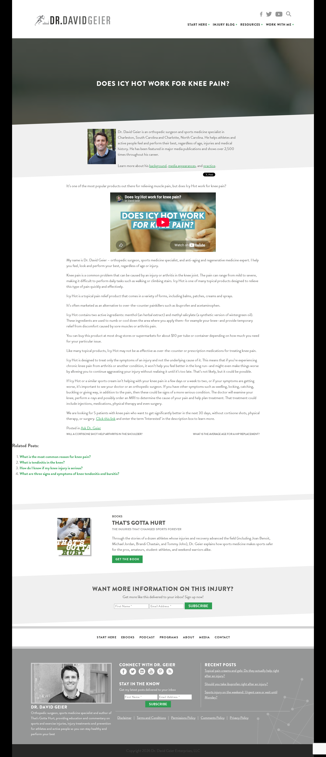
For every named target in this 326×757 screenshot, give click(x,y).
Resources (250, 24)
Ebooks (128, 637)
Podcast (147, 637)
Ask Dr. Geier (91, 428)
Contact (222, 637)
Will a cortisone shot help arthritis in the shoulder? (104, 434)
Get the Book (127, 559)
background (158, 165)
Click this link (105, 418)
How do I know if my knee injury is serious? (51, 468)
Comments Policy (213, 717)
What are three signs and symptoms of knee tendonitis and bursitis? (69, 473)
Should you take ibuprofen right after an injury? (236, 683)
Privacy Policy (239, 717)
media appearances (182, 165)
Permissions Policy (183, 717)
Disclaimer (124, 717)
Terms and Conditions (151, 717)
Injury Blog (224, 24)
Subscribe (198, 606)
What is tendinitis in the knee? (42, 462)
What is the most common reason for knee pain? (55, 456)
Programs (169, 637)
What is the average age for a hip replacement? (226, 434)
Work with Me (278, 24)
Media (204, 637)
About (188, 637)
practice (209, 165)
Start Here (197, 24)
